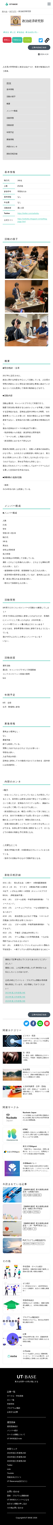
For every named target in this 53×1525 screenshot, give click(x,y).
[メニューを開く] (49, 4)
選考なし (7, 40)
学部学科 (10, 1404)
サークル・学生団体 (15, 1396)
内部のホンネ (12, 147)
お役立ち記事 (12, 1412)
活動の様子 (11, 96)
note (9, 1469)
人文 (14, 32)
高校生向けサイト (14, 1477)
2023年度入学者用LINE (15, 993)
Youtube (10, 1473)
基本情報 (10, 89)
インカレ (27, 40)
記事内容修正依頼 (39, 47)
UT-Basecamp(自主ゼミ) (17, 1481)
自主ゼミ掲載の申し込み (17, 1504)
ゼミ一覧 (10, 1400)
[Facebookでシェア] (33, 1023)
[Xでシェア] (26, 1023)
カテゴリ (12, 11)
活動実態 (10, 118)
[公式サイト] (47, 40)
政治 (7, 32)
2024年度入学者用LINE (15, 997)
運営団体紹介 (12, 1426)
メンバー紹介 (12, 1430)
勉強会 (21, 32)
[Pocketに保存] (46, 1023)
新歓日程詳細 (12, 154)
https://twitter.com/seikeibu (28, 213)
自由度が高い (33, 32)
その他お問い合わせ (15, 1508)
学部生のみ (17, 40)
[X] (41, 40)
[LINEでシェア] (40, 1023)
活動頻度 (10, 125)
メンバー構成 (12, 111)
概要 (8, 104)
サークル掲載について (16, 1434)
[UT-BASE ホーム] (11, 4)
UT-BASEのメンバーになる (18, 1500)
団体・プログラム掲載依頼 (18, 1496)
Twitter (9, 1465)
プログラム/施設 (13, 1408)
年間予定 (10, 132)
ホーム (4, 11)
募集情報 (10, 139)
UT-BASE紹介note (14, 1438)
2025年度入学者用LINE (15, 1001)
